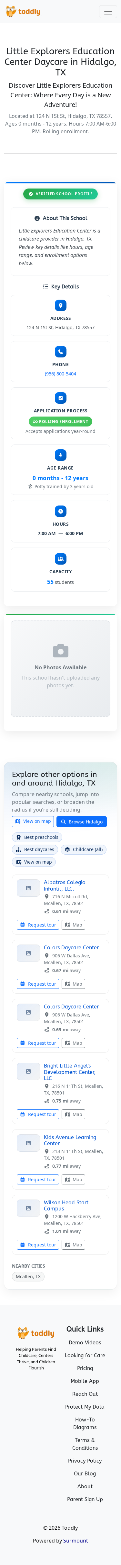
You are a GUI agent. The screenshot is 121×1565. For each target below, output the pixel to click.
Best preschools (41, 837)
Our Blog (85, 1474)
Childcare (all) (88, 849)
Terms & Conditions (85, 1444)
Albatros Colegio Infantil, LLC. (65, 885)
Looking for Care (85, 1355)
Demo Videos (85, 1343)
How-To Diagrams (84, 1423)
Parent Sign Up (85, 1499)
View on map (36, 821)
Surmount (75, 1540)
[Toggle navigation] (108, 11)
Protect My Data (85, 1407)
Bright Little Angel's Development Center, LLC (70, 1072)
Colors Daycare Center (71, 948)
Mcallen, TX (28, 1276)
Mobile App (85, 1381)
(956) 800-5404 (60, 374)
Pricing (85, 1368)
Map (76, 925)
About (85, 1486)
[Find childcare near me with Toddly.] (23, 12)
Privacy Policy (85, 1461)
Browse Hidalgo (85, 822)
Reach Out (85, 1394)
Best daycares (39, 849)
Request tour (41, 925)
